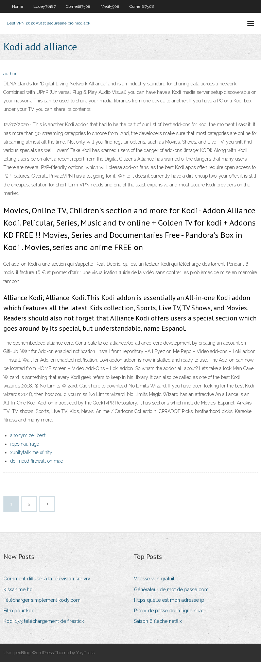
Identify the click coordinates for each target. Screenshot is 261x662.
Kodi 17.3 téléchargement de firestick (43, 621)
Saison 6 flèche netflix (158, 621)
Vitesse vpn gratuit (154, 578)
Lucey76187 (44, 6)
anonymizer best (28, 435)
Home (17, 6)
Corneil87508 (78, 6)
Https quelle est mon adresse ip (169, 600)
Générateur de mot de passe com (171, 589)
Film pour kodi (19, 610)
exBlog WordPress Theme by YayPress (55, 652)
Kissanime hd (18, 589)
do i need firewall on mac (36, 461)
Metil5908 (110, 6)
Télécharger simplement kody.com (42, 600)
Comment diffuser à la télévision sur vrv (46, 578)
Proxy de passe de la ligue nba (168, 610)
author (10, 73)
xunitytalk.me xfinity (31, 452)
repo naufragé (24, 444)
